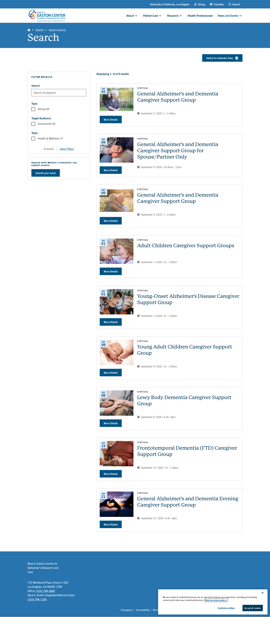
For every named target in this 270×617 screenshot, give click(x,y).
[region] (213, 602)
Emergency (127, 609)
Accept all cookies (252, 608)
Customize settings (226, 608)
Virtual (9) (43, 109)
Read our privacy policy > (216, 600)
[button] (216, 4)
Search (35, 85)
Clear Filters (67, 149)
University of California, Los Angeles (169, 4)
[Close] (262, 592)
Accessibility (142, 609)
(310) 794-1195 (37, 599)
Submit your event (45, 172)
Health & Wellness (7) (50, 138)
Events (40, 30)
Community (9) (46, 123)
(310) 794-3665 (45, 591)
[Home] (29, 30)
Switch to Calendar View (219, 58)
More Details (111, 119)
